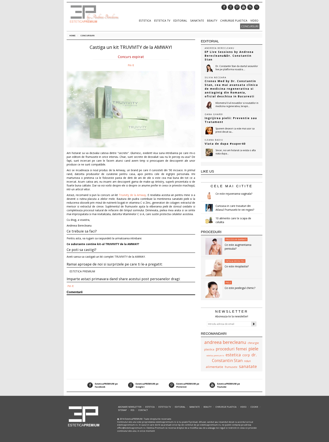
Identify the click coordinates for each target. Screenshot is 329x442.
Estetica (145, 20)
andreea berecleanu (225, 342)
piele (253, 348)
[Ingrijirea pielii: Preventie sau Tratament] (209, 130)
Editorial (180, 20)
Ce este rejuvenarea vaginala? (234, 193)
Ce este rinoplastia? (237, 266)
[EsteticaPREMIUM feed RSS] (250, 7)
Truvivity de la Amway (132, 195)
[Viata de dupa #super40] (209, 152)
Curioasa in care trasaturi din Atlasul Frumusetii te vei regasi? (235, 207)
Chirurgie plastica (233, 20)
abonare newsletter (129, 406)
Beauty (212, 20)
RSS (132, 410)
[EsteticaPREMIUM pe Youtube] (243, 7)
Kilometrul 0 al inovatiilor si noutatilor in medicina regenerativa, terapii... (237, 104)
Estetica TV (162, 20)
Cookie (254, 406)
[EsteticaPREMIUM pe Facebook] (224, 7)
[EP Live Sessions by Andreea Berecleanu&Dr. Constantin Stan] (209, 68)
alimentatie (214, 367)
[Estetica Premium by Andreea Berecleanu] (84, 416)
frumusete (231, 367)
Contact (143, 410)
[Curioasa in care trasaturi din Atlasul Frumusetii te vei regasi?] (209, 207)
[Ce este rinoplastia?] (213, 267)
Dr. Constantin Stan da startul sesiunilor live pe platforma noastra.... (237, 68)
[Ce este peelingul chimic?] (213, 289)
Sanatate (197, 20)
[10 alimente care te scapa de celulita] (209, 220)
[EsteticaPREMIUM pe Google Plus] (230, 7)
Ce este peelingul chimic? (240, 288)
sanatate (248, 366)
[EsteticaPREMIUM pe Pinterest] (237, 7)
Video (254, 20)
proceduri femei (231, 349)
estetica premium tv (215, 355)
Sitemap (122, 410)
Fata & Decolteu (235, 261)
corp (246, 355)
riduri (247, 361)
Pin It (131, 65)
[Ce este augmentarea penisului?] (213, 246)
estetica (233, 354)
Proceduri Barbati (236, 239)
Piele (228, 282)
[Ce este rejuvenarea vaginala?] (209, 195)
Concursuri (249, 26)
